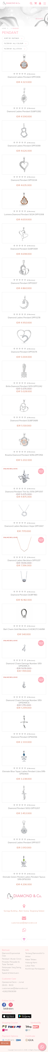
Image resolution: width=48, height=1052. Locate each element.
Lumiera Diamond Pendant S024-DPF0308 (24, 214)
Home (4, 28)
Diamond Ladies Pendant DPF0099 (24, 146)
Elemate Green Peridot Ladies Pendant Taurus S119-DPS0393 (24, 878)
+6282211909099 (9, 991)
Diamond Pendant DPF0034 (24, 180)
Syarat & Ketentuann (10, 973)
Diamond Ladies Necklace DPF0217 (24, 560)
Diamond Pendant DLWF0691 (24, 249)
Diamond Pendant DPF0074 (24, 352)
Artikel (27, 956)
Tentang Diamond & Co (34, 953)
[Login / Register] (40, 3)
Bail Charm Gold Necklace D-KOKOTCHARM (24, 629)
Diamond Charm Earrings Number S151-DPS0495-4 (24, 664)
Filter (5, 1043)
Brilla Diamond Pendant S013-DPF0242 (24, 386)
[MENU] (45, 3)
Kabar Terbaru (30, 959)
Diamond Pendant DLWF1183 (24, 595)
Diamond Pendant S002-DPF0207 (24, 808)
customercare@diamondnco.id (24, 923)
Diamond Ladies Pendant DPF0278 (24, 317)
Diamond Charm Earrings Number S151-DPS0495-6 (24, 701)
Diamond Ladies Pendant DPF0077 (24, 842)
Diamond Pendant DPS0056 (24, 737)
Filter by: (13, 43)
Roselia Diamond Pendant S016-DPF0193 (24, 455)
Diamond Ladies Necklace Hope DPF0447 (24, 526)
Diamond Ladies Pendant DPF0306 (24, 77)
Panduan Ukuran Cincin (11, 959)
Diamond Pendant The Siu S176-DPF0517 (24, 492)
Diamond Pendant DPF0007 (24, 283)
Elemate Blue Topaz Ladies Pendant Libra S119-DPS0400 (24, 772)
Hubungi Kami (31, 962)
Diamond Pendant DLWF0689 (24, 420)
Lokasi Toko (30, 966)
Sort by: (11, 38)
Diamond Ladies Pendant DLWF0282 (24, 111)
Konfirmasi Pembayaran (35, 969)
